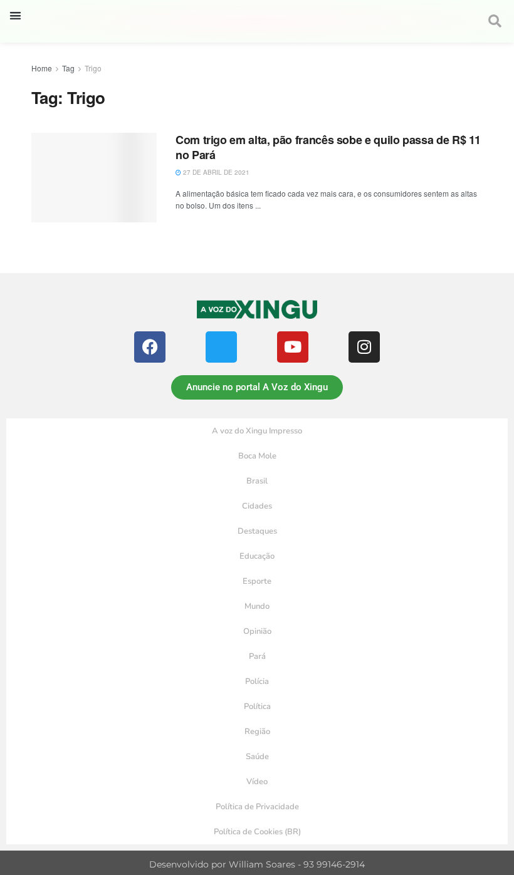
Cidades (257, 506)
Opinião (257, 631)
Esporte (257, 581)
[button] (15, 15)
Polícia (257, 681)
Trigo (93, 68)
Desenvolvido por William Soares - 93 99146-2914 (257, 864)
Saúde (257, 756)
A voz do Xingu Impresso (257, 431)
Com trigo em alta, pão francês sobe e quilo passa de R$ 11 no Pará (328, 147)
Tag (68, 68)
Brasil (257, 481)
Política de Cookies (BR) (257, 831)
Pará (257, 656)
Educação (257, 556)
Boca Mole (257, 456)
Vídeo (257, 781)
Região (257, 731)
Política (257, 706)
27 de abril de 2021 (215, 172)
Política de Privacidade (257, 806)
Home (41, 68)
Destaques (257, 531)
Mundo (257, 606)
